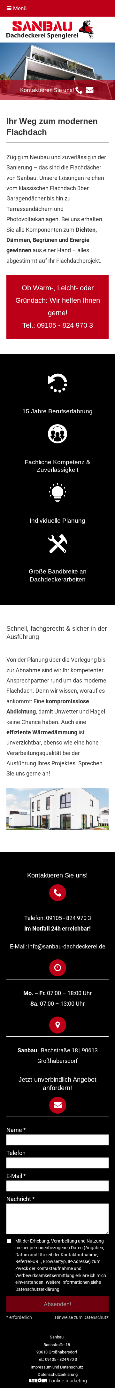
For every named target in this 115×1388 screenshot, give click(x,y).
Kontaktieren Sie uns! (47, 90)
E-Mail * (16, 1176)
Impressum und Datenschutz (57, 1367)
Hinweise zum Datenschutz (82, 1317)
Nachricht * (20, 1199)
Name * (16, 1130)
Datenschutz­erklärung (58, 1374)
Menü (19, 8)
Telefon (16, 1153)
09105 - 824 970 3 (65, 325)
